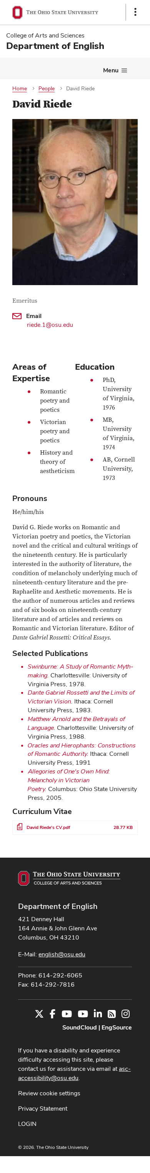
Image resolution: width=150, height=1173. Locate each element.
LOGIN (27, 1124)
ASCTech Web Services (108, 1163)
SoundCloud (79, 1027)
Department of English (58, 906)
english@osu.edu (61, 954)
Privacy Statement (42, 1108)
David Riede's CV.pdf (48, 827)
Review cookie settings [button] (49, 1093)
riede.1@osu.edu (50, 325)
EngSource (117, 1027)
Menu (110, 70)
